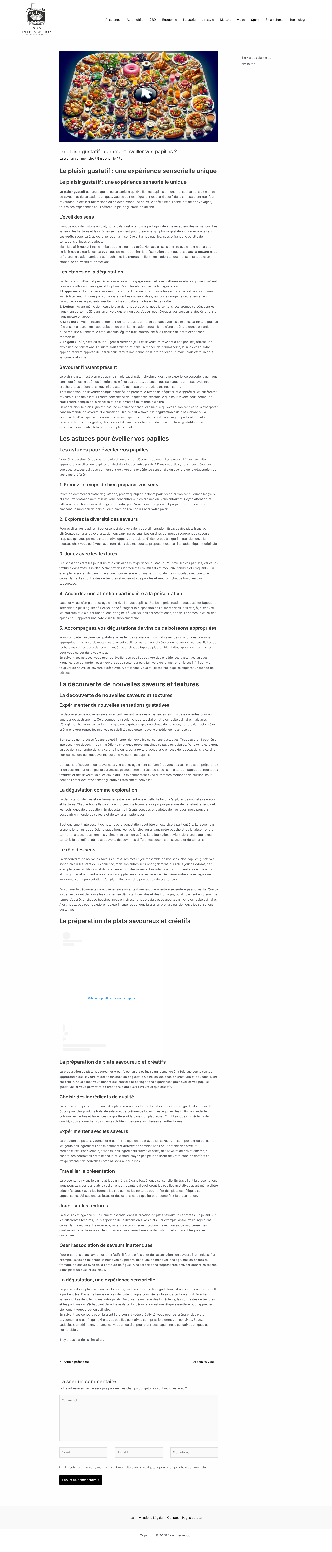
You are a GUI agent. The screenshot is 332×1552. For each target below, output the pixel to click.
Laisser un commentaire (76, 158)
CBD (152, 20)
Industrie (189, 20)
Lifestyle (208, 20)
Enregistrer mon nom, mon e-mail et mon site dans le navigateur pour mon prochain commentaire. (136, 1467)
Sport (255, 20)
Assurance (112, 20)
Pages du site (192, 1518)
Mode (241, 20)
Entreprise (169, 20)
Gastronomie (106, 158)
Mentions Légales (151, 1518)
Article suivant (205, 1362)
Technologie (298, 20)
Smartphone (274, 20)
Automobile (135, 20)
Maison (225, 20)
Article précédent (74, 1362)
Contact (173, 1518)
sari (133, 1518)
